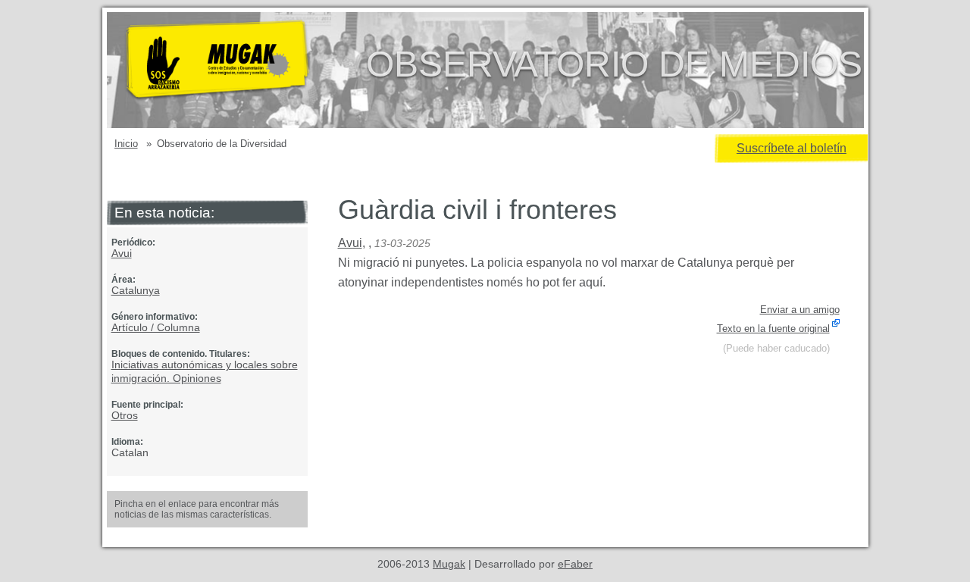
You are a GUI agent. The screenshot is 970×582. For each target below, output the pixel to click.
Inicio (126, 143)
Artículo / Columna (155, 327)
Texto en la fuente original (773, 328)
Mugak (449, 564)
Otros (124, 415)
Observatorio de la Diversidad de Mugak (241, 70)
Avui (121, 253)
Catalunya (135, 290)
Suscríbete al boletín (791, 148)
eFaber (575, 564)
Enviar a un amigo (800, 309)
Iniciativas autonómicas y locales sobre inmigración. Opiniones (204, 370)
